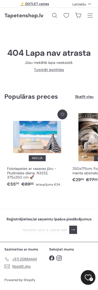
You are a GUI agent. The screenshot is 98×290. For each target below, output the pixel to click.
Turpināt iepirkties (49, 69)
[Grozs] (78, 15)
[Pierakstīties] (73, 230)
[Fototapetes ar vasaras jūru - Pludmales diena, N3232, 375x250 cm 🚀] (37, 148)
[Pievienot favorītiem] (62, 114)
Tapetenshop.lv (23, 15)
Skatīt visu (84, 96)
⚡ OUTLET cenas (34, 4)
